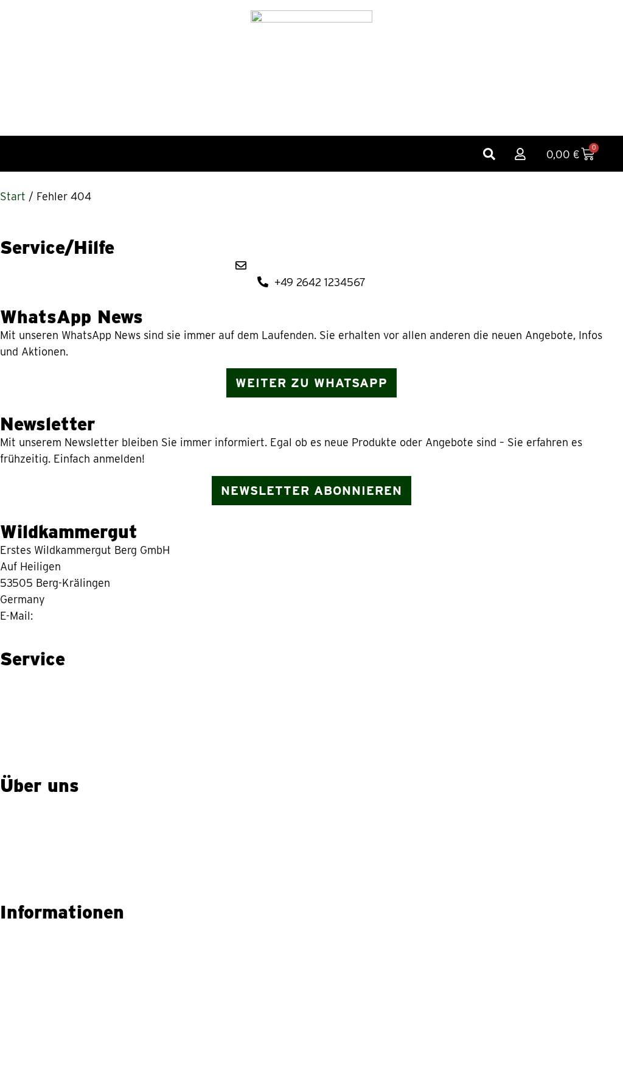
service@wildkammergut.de (103, 615)
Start (13, 196)
